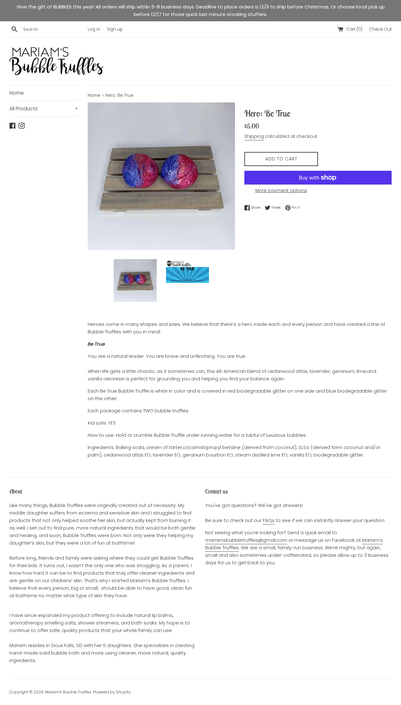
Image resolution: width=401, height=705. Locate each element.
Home (16, 93)
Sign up (115, 29)
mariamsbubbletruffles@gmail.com (246, 540)
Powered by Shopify (112, 692)
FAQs (268, 520)
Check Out (380, 29)
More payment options (281, 190)
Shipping (254, 136)
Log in (94, 29)
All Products (43, 108)
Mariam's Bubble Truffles (68, 692)
